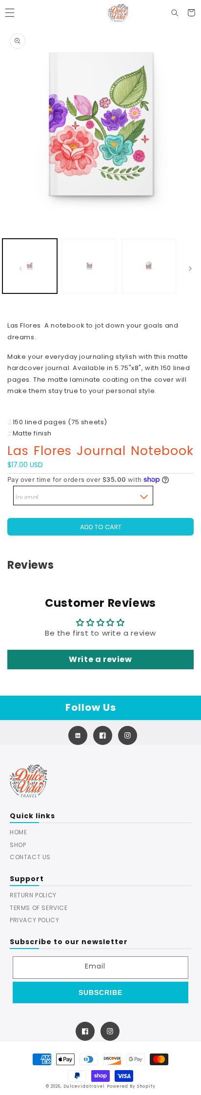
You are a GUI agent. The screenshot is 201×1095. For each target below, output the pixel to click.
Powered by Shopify (131, 1086)
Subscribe (100, 992)
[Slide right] (190, 268)
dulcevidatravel (84, 1086)
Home (18, 832)
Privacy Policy (34, 920)
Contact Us (30, 857)
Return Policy (33, 895)
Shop (18, 845)
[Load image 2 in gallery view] (89, 266)
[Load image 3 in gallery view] (148, 266)
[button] (9, 12)
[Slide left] (20, 268)
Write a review (100, 659)
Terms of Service (39, 908)
